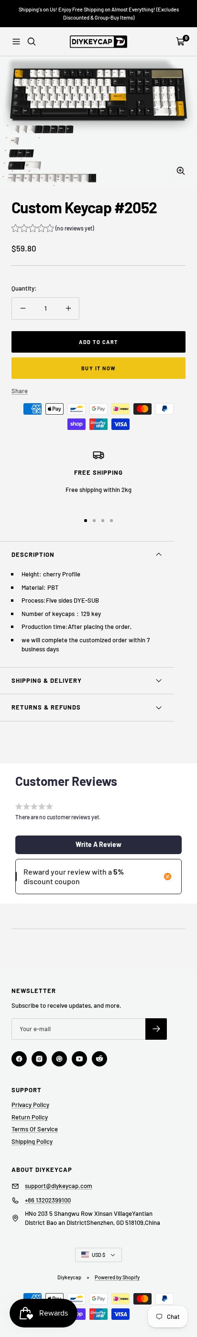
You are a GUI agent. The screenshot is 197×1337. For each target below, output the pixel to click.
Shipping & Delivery (46, 680)
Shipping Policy (32, 1141)
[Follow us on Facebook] (19, 1058)
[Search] (31, 41)
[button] (52, 229)
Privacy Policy (30, 1104)
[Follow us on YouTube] (79, 1058)
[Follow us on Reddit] (99, 1058)
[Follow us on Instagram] (39, 1058)
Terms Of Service (34, 1129)
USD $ (98, 1255)
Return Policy (29, 1117)
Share (19, 391)
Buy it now (98, 368)
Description (33, 554)
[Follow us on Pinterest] (59, 1058)
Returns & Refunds (46, 707)
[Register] (156, 1029)
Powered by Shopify (117, 1277)
